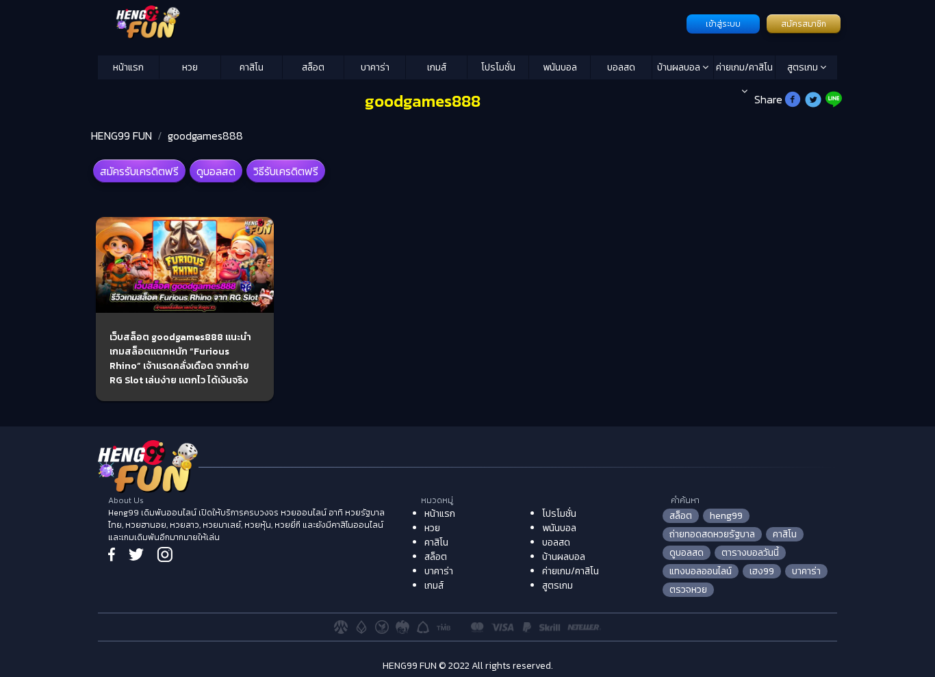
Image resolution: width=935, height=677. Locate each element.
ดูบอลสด (215, 171)
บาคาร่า (375, 67)
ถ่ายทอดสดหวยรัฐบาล (712, 534)
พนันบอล (560, 67)
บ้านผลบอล (679, 67)
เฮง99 (762, 571)
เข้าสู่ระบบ (723, 24)
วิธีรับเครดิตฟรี (285, 171)
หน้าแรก (128, 67)
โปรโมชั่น (498, 67)
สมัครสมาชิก (803, 24)
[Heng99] (390, 22)
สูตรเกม (803, 67)
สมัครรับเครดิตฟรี (139, 171)
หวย (190, 67)
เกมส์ (436, 67)
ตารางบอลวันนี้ (750, 553)
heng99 (726, 516)
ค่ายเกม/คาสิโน (744, 67)
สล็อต (313, 67)
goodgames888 (205, 135)
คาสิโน (252, 67)
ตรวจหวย (688, 590)
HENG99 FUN (121, 135)
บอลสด (621, 67)
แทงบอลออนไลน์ (700, 571)
